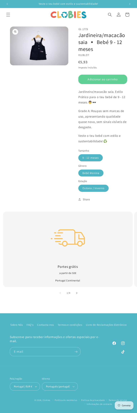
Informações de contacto (99, 404)
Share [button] (86, 199)
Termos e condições (70, 324)
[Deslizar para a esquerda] (60, 293)
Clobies (46, 400)
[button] (8, 14)
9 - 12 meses (90, 157)
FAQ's (30, 324)
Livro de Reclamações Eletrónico (106, 324)
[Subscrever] (76, 351)
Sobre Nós (16, 324)
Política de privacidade (93, 400)
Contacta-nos (45, 324)
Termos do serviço (118, 400)
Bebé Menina (90, 173)
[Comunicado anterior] (7, 4)
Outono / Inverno (93, 188)
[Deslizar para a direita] (77, 293)
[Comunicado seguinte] (130, 4)
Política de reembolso (66, 400)
